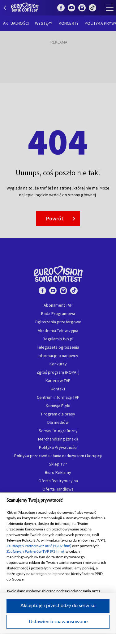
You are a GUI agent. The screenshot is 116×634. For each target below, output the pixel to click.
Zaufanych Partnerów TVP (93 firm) (35, 551)
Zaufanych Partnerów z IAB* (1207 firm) (38, 546)
